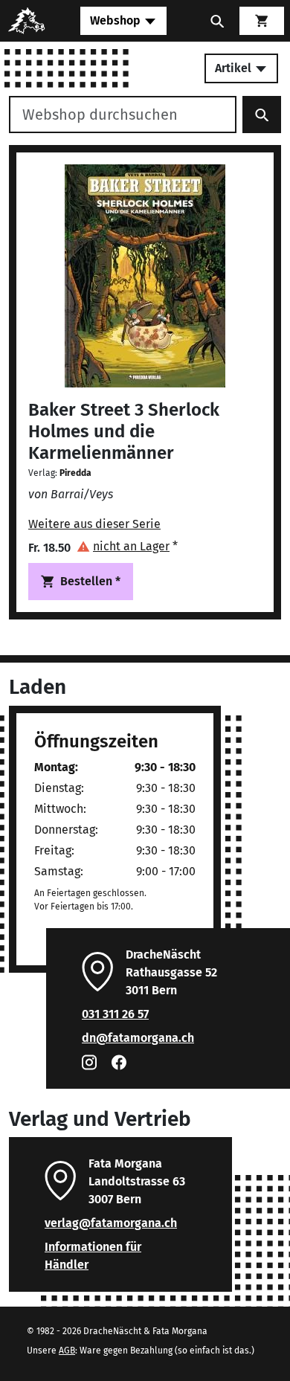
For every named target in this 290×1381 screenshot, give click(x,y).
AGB (67, 1350)
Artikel (234, 68)
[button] (127, 546)
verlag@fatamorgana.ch (111, 1223)
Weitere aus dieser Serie (94, 524)
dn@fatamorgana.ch (138, 1038)
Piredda (75, 473)
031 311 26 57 (115, 1014)
